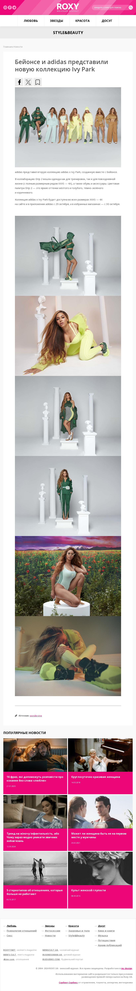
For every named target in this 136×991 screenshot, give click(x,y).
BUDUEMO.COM (62, 959)
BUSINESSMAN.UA (61, 954)
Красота (82, 21)
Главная (7, 46)
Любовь (31, 21)
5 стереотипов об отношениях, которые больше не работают (35, 892)
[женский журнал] (68, 7)
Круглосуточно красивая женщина (95, 777)
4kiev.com (16, 959)
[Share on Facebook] (19, 82)
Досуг (107, 21)
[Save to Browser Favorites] (38, 82)
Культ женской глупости (88, 890)
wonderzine (36, 715)
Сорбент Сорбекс (68, 982)
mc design (126, 968)
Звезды (56, 21)
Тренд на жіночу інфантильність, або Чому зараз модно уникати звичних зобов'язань (33, 837)
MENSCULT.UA (60, 949)
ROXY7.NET (20, 949)
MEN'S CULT (18, 954)
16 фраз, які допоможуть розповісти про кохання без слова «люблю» (35, 778)
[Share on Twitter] (28, 82)
